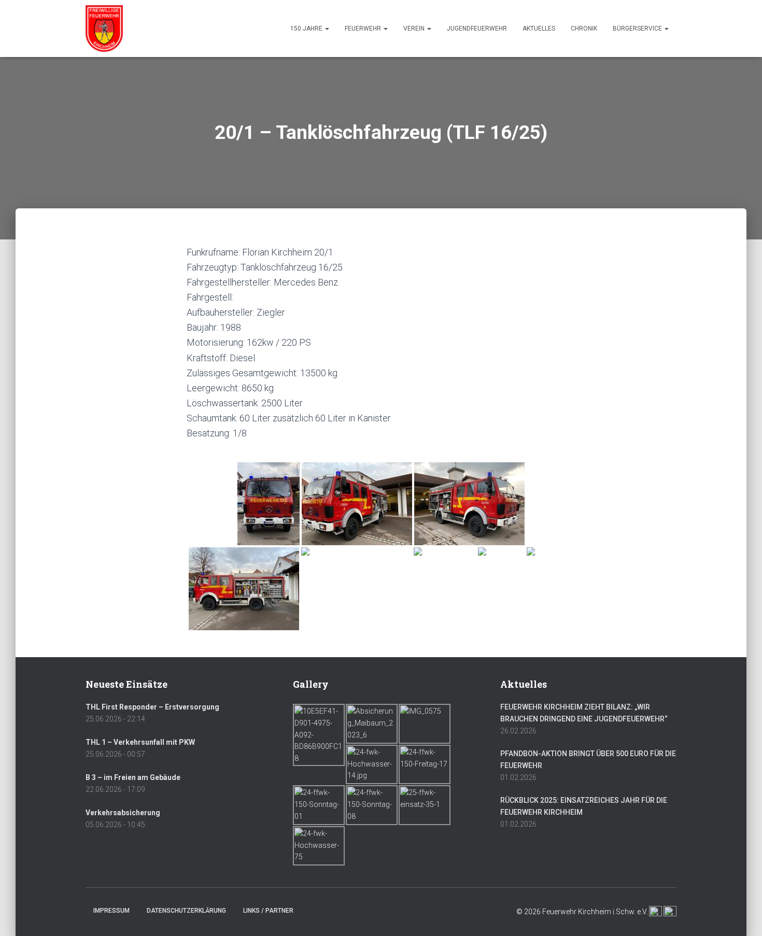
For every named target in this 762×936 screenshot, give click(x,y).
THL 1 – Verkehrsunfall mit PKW (140, 742)
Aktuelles (539, 28)
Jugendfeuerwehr (477, 28)
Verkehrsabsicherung (123, 813)
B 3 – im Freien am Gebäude (133, 777)
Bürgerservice (638, 28)
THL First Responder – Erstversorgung (152, 707)
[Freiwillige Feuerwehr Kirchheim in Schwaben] (104, 28)
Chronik (584, 28)
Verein (414, 28)
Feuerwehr (364, 28)
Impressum (111, 910)
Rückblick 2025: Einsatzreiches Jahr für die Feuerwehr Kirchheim (583, 806)
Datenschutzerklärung (186, 910)
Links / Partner (268, 910)
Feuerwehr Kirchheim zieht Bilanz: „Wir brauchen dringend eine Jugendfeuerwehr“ (584, 713)
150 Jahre (307, 28)
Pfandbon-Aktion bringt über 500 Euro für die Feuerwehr (588, 759)
